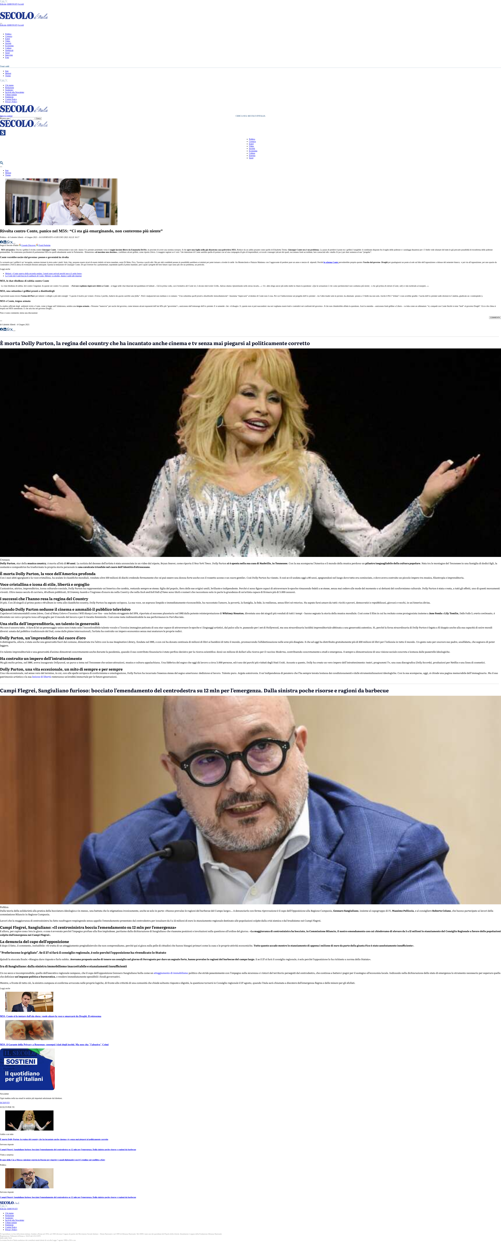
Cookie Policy (11, 99)
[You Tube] (3, 2)
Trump (8, 76)
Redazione (9, 87)
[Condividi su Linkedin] (5, 243)
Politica (8, 34)
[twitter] (6, 2)
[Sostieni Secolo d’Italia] (27, 1089)
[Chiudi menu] (1, 23)
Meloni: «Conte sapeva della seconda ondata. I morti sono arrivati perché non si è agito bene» (43, 273)
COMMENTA (495, 318)
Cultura (8, 48)
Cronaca (8, 36)
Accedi (21, 4)
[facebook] (1, 2)
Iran (6, 71)
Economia (9, 46)
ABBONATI (12, 4)
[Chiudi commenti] (1, 320)
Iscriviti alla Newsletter (14, 92)
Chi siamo (9, 85)
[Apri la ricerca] (1, 164)
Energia (252, 155)
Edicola (3, 4)
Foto (7, 57)
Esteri (7, 39)
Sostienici (9, 90)
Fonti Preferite (44, 245)
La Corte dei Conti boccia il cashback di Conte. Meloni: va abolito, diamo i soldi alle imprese (43, 276)
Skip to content (6, 116)
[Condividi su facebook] (1, 243)
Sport (7, 53)
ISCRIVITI (5, 1103)
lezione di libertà (41, 676)
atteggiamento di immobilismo (170, 973)
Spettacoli (9, 50)
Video (7, 41)
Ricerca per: (5, 118)
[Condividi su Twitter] (11, 243)
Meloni (8, 73)
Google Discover (28, 245)
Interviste (9, 55)
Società (8, 43)
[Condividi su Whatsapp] (8, 243)
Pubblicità (9, 97)
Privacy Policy (11, 102)
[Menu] (1, 129)
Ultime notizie (11, 95)
